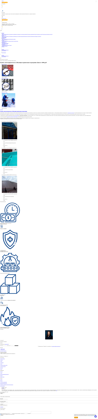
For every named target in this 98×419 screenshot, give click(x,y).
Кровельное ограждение (5, 78)
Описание (1, 109)
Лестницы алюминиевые (31, 34)
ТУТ (56, 390)
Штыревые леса (16, 34)
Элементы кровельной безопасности (23, 36)
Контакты (3, 46)
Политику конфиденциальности (92, 415)
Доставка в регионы (10, 41)
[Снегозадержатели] (50, 70)
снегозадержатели (17, 115)
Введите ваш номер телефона (16, 413)
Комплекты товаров (12, 39)
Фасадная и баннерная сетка (31, 36)
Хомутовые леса (7, 34)
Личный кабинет (2, 358)
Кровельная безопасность (3, 383)
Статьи (3, 43)
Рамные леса (3, 34)
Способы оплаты (16, 41)
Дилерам (10, 45)
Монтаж (3, 35)
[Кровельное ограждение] (50, 85)
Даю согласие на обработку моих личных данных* (8, 414)
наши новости (7, 344)
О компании (3, 44)
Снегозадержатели (4, 64)
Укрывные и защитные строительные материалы (6, 384)
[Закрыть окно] (96, 1)
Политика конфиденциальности (4, 374)
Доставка (3, 40)
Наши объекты (7, 45)
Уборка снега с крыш (4, 92)
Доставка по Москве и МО (3, 365)
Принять (76, 417)
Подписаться (16, 345)
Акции (3, 39)
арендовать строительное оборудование (12, 116)
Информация (3, 42)
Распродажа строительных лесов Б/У (47, 34)
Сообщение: (29, 413)
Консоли (40, 36)
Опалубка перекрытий (24, 34)
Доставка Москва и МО (5, 41)
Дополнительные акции (7, 39)
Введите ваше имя (2, 413)
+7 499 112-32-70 (4, 18)
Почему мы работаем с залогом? (38, 34)
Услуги (1, 369)
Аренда (3, 33)
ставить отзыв (3, 388)
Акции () (3, 38)
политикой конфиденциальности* (55, 346)
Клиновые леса (12, 34)
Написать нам (4, 2)
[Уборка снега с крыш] (50, 100)
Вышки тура (19, 34)
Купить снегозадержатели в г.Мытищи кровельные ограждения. (13, 111)
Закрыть (2, 393)
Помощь (7, 43)
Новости (5, 43)
